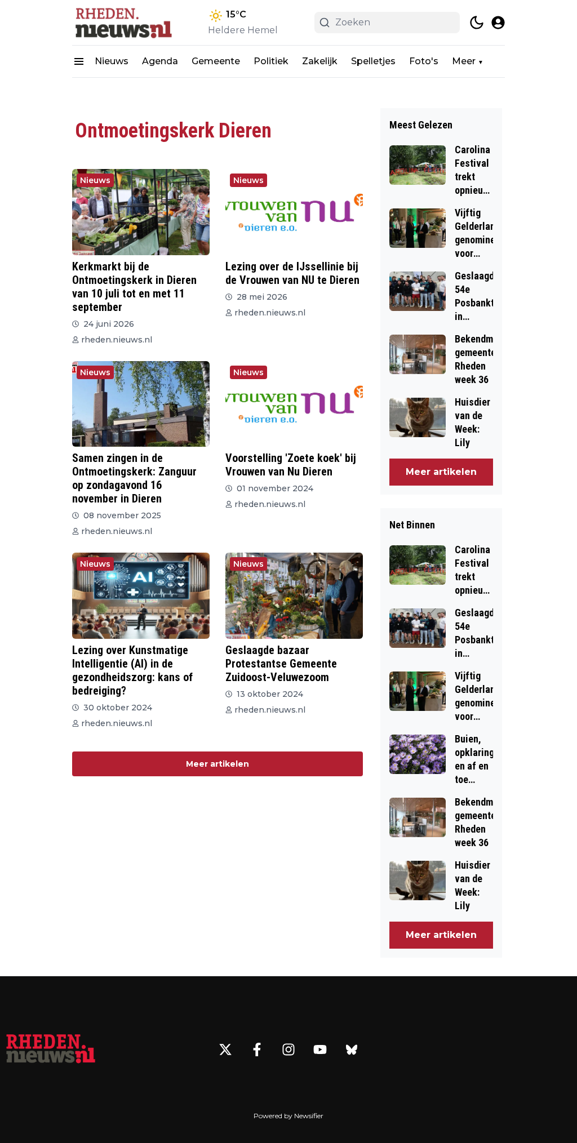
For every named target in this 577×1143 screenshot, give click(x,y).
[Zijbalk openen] (79, 61)
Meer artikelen (217, 764)
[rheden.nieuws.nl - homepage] (123, 22)
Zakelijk (320, 61)
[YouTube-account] (320, 1049)
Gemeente (216, 61)
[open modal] (498, 22)
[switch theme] (477, 22)
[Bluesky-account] (351, 1049)
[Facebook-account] (257, 1049)
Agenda (160, 61)
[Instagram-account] (288, 1049)
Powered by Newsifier (288, 1115)
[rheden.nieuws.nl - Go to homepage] (50, 1049)
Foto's (423, 61)
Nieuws (111, 61)
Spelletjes (373, 61)
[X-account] (225, 1049)
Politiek (271, 61)
